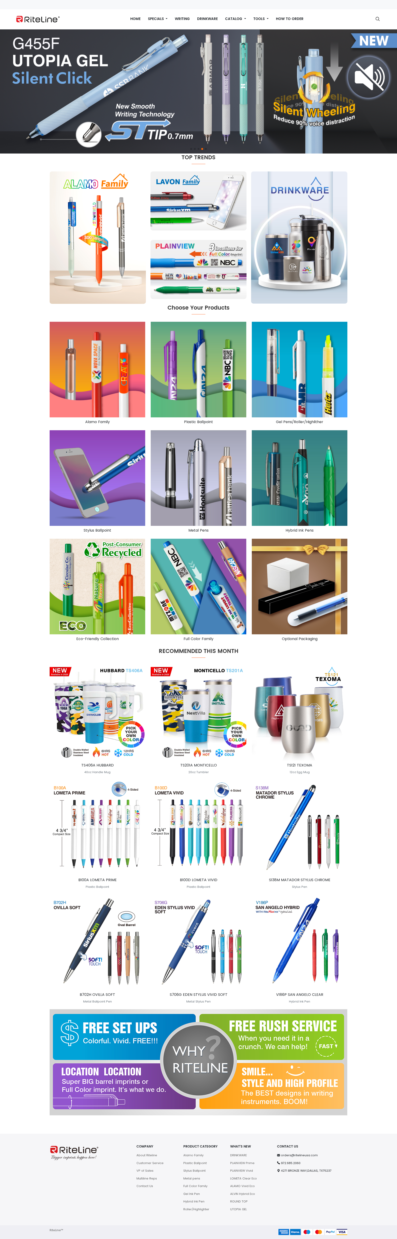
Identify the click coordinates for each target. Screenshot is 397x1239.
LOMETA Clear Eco (243, 1178)
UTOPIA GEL (238, 1209)
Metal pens (191, 1178)
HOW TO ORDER (289, 19)
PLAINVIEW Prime (242, 1163)
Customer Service (150, 1163)
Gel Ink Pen (191, 1194)
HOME (135, 19)
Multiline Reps (146, 1178)
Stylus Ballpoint (194, 1171)
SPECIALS (156, 19)
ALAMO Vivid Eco (242, 1186)
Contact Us (144, 1186)
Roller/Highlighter (196, 1209)
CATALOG (234, 19)
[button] (191, 149)
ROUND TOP (239, 1201)
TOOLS (259, 19)
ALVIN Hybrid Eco (242, 1194)
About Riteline (146, 1155)
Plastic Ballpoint (195, 1163)
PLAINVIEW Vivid (241, 1171)
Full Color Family (195, 1186)
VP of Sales (144, 1171)
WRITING (182, 19)
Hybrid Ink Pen (193, 1201)
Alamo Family (193, 1155)
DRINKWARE (207, 19)
